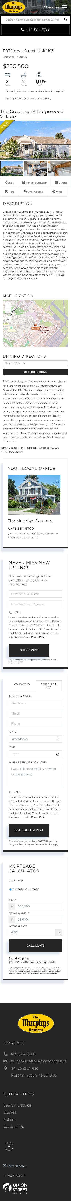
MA (21, 448)
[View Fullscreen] (8, 319)
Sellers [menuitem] (9, 1119)
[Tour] (57, 191)
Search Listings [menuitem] (17, 1105)
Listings (13, 448)
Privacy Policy (38, 637)
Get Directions (35, 371)
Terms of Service (44, 844)
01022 (55, 448)
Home (3, 448)
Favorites (52, 7)
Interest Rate (18, 926)
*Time (12, 747)
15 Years (34, 889)
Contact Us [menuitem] (13, 1126)
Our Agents (31, 537)
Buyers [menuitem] (9, 1112)
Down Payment (19, 913)
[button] (66, 20)
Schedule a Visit (48, 686)
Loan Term (16, 880)
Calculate (36, 945)
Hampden (31, 448)
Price (12, 900)
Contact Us (15, 537)
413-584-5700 (37, 29)
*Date (12, 731)
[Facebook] (9, 1146)
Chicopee (44, 448)
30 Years (18, 889)
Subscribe (29, 650)
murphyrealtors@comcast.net (38, 1061)
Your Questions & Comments (28, 762)
